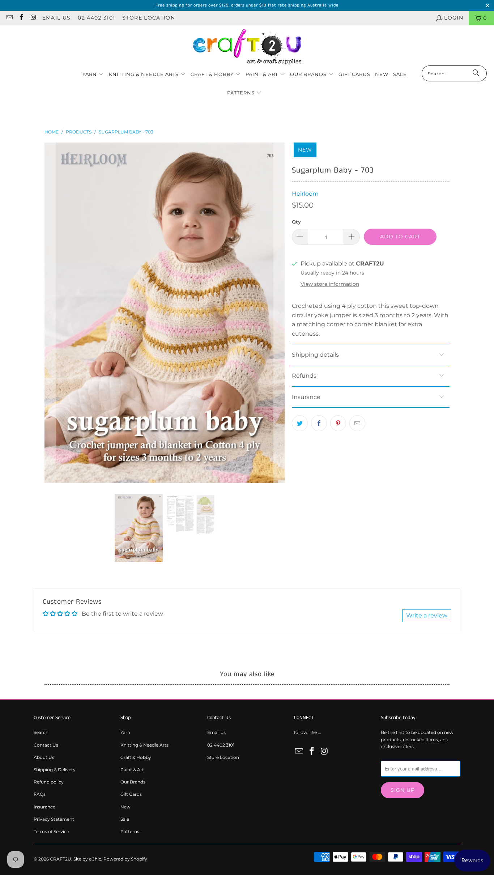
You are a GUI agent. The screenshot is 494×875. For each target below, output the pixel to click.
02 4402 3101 (96, 17)
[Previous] (50, 313)
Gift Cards (131, 794)
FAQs (40, 794)
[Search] (476, 73)
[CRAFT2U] (247, 47)
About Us (44, 757)
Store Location (148, 17)
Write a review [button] (426, 615)
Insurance (44, 807)
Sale (124, 819)
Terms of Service (51, 831)
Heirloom (305, 193)
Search (41, 732)
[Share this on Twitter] (300, 423)
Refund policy (49, 782)
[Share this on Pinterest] (338, 423)
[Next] (279, 313)
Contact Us (46, 745)
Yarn (125, 732)
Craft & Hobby (135, 757)
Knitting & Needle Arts (144, 745)
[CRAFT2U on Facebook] (21, 18)
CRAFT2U (60, 859)
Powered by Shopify (125, 859)
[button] (93, 74)
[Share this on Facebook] (319, 423)
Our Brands (132, 782)
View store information (330, 284)
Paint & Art (132, 769)
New (125, 807)
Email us (56, 17)
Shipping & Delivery (55, 769)
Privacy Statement (54, 819)
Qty (296, 222)
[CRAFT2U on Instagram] (33, 18)
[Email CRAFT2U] (9, 18)
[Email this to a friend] (357, 423)
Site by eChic (87, 859)
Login (453, 17)
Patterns (129, 831)
